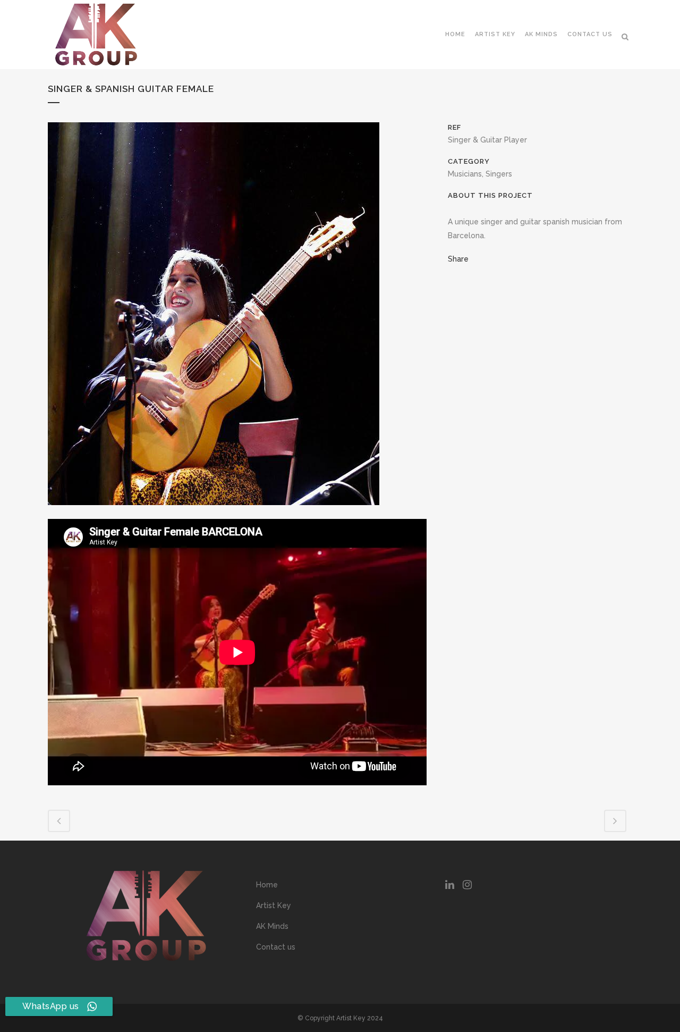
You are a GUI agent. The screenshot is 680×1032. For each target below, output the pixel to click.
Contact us (275, 947)
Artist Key (273, 905)
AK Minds (272, 926)
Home (267, 884)
